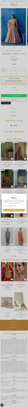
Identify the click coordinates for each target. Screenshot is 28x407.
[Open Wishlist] (2, 405)
